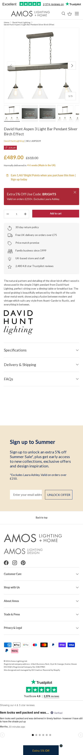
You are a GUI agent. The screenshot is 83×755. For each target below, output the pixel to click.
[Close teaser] (61, 745)
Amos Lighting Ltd (19, 661)
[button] (70, 14)
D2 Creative (36, 670)
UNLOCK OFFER (58, 495)
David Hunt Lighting (21, 22)
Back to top (41, 517)
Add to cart (55, 213)
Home (6, 22)
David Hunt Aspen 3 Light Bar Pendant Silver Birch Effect (29, 24)
